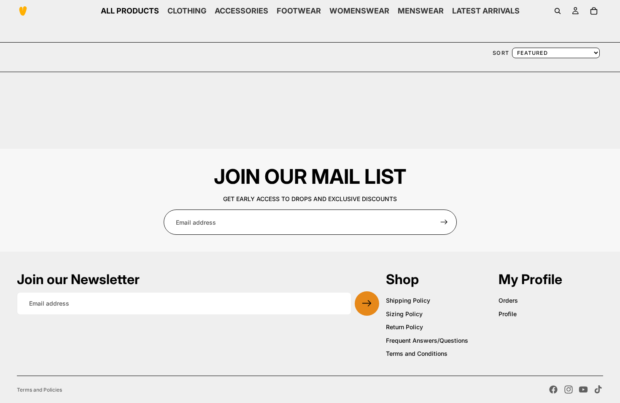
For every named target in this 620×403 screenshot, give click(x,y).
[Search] (557, 11)
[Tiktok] (598, 389)
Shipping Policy (408, 300)
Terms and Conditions (416, 353)
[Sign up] (444, 222)
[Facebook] (553, 389)
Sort (501, 53)
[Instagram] (568, 389)
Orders (508, 300)
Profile (508, 313)
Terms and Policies (39, 390)
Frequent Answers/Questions (427, 340)
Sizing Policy (404, 313)
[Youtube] (583, 389)
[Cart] (594, 11)
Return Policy (404, 326)
